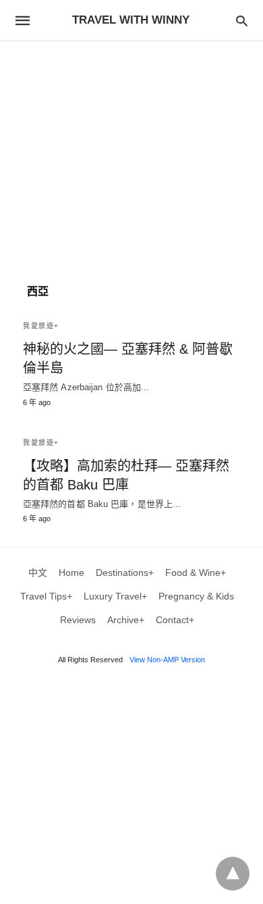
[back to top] (233, 873)
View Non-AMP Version (167, 660)
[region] (131, 156)
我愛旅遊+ (41, 325)
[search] (242, 20)
